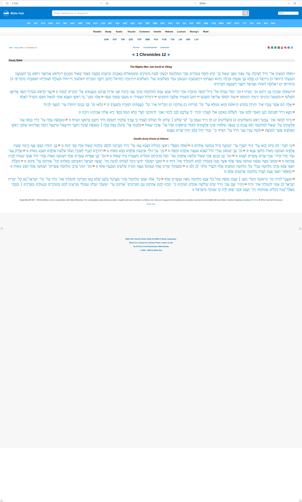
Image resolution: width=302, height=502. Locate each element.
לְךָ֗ (159, 120)
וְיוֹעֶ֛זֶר (242, 84)
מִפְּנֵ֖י (233, 74)
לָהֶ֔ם (248, 112)
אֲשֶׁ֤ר (224, 161)
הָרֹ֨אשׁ (56, 74)
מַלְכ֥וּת (98, 145)
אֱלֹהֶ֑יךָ (121, 120)
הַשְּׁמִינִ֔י (184, 97)
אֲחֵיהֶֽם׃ (151, 184)
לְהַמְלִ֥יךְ (188, 161)
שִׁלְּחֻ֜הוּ (221, 125)
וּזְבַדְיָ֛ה (276, 92)
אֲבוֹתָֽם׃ (290, 161)
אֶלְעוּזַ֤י (78, 79)
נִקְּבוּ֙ (216, 161)
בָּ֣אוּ (90, 179)
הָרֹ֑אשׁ (41, 92)
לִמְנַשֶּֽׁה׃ (270, 130)
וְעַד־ (173, 156)
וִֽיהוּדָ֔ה (71, 104)
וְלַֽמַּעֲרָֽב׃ (116, 104)
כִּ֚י (290, 145)
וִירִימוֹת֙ (68, 79)
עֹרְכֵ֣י (75, 166)
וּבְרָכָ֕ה (227, 79)
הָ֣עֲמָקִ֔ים (138, 104)
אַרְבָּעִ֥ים (240, 171)
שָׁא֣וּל (225, 74)
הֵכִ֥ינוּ (167, 184)
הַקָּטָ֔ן (42, 97)
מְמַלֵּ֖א (215, 104)
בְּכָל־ (256, 166)
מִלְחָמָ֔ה (65, 166)
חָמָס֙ (126, 112)
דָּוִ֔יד (102, 120)
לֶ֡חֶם (64, 184)
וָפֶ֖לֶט (250, 79)
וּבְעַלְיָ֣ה (57, 79)
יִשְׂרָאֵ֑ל (88, 161)
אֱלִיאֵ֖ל (215, 97)
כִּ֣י (237, 125)
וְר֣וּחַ (289, 120)
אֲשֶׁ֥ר (279, 130)
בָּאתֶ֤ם (222, 112)
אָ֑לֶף (231, 161)
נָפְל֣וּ (50, 120)
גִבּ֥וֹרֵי (208, 130)
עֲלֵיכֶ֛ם (184, 112)
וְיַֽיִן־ (253, 189)
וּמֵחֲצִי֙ (274, 161)
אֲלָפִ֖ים (184, 151)
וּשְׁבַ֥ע (42, 151)
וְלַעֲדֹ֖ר (212, 166)
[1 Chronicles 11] (4, 235)
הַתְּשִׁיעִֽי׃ (163, 97)
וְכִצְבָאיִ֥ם (90, 92)
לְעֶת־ (284, 145)
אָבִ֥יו (270, 156)
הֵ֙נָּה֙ (165, 156)
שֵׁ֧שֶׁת (17, 145)
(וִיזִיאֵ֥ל (264, 79)
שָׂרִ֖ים (179, 130)
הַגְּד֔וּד (222, 130)
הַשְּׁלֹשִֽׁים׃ (143, 79)
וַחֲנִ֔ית (131, 166)
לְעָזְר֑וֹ (243, 145)
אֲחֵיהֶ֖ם (47, 161)
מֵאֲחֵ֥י (86, 74)
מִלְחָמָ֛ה (266, 166)
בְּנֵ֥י (269, 92)
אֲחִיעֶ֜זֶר (46, 74)
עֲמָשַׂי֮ (264, 120)
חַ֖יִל (201, 130)
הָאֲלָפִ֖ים (289, 130)
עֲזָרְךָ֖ (130, 120)
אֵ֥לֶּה (98, 97)
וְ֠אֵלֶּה (183, 145)
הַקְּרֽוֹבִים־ (132, 184)
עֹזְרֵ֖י (185, 74)
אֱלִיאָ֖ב (14, 92)
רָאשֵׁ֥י (14, 125)
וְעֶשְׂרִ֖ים (177, 179)
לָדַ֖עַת (114, 161)
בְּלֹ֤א (134, 112)
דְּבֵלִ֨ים (274, 189)
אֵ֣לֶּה (289, 104)
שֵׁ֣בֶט (234, 179)
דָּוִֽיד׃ (172, 161)
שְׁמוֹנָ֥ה (247, 161)
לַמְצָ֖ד (56, 104)
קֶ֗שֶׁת (155, 74)
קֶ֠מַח (282, 189)
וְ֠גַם (25, 179)
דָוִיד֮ (282, 112)
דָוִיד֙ (204, 120)
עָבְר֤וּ (268, 104)
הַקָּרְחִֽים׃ (219, 84)
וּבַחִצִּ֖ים (106, 74)
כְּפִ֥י (74, 145)
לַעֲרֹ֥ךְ (262, 171)
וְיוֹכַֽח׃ (85, 112)
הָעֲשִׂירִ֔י (138, 97)
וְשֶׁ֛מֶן (246, 189)
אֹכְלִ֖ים (193, 184)
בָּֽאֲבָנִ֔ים (117, 74)
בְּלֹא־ (203, 166)
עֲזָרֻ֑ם (243, 125)
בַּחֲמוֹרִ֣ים (54, 184)
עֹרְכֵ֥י (139, 92)
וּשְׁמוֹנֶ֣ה (61, 156)
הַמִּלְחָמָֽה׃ (175, 74)
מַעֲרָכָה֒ (115, 179)
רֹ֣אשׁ (256, 120)
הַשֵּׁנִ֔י (23, 92)
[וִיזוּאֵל (278, 79)
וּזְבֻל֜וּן (94, 184)
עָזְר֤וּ (249, 130)
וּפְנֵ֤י (117, 92)
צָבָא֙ (160, 92)
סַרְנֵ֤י (212, 125)
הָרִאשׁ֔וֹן (233, 104)
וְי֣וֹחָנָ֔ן (108, 79)
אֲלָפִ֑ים (181, 156)
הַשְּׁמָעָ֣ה (20, 74)
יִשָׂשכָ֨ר (103, 184)
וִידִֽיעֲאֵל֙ (65, 125)
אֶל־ (271, 74)
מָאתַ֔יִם (65, 161)
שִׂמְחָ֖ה (212, 189)
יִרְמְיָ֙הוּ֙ (149, 97)
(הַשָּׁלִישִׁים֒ (225, 120)
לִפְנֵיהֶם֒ (273, 112)
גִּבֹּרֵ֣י (183, 92)
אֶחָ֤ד (59, 97)
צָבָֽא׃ (253, 151)
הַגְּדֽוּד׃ (76, 120)
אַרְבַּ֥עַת (141, 151)
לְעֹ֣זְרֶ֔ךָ (143, 120)
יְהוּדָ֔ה (48, 145)
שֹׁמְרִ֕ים (145, 156)
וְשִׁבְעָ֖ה (111, 166)
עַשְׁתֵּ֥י (116, 97)
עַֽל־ (229, 130)
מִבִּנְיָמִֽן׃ (68, 74)
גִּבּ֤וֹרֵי (218, 151)
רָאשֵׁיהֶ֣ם (77, 161)
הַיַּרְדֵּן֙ (253, 104)
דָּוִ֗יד (36, 120)
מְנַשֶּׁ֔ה (257, 161)
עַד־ (63, 104)
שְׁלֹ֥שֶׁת (61, 151)
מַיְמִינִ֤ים (145, 74)
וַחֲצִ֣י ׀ (243, 179)
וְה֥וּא (224, 104)
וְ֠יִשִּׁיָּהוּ (262, 84)
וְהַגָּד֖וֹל (33, 97)
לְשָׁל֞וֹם (232, 112)
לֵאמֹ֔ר (192, 125)
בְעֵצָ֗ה (231, 125)
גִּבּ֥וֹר (173, 79)
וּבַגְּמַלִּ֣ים (41, 184)
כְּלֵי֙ (212, 179)
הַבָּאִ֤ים (280, 74)
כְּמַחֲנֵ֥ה (209, 145)
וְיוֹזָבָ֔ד (44, 125)
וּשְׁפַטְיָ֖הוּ (32, 79)
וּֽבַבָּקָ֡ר (15, 184)
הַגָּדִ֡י (232, 92)
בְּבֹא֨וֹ (29, 120)
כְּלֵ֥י (250, 166)
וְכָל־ (56, 161)
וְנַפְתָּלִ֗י (84, 184)
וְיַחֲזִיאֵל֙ (119, 79)
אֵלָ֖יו (81, 145)
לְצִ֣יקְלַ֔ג (256, 74)
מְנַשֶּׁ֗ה (226, 179)
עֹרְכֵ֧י (276, 166)
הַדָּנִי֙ (82, 166)
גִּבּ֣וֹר (292, 156)
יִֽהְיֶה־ (197, 112)
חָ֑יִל (285, 156)
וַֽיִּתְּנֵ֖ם (95, 120)
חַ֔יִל (36, 156)
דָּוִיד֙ (265, 74)
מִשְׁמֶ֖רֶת (133, 156)
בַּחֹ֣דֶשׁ (244, 104)
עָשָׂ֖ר (238, 161)
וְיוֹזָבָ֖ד (100, 79)
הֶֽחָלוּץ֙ (155, 145)
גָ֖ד (83, 97)
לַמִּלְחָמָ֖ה (261, 125)
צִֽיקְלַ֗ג (121, 125)
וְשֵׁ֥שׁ (122, 151)
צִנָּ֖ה (132, 92)
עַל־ (81, 92)
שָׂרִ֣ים (166, 166)
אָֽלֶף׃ (102, 166)
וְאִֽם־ (161, 112)
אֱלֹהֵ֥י (104, 112)
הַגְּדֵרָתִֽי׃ (91, 79)
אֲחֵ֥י (209, 156)
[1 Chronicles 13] (298, 235)
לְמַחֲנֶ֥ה (227, 145)
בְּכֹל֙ (218, 179)
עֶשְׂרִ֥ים (252, 156)
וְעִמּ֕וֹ (70, 151)
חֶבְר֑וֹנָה (117, 145)
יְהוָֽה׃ (68, 145)
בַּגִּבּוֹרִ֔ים (195, 74)
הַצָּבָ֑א (68, 97)
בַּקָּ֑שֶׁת (96, 74)
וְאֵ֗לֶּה (289, 74)
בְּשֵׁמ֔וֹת (207, 161)
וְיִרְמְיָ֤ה (129, 79)
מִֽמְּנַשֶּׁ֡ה (94, 125)
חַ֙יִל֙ (211, 151)
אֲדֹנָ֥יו (157, 125)
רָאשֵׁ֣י (76, 97)
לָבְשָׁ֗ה (281, 120)
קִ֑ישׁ (212, 74)
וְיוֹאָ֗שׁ (36, 74)
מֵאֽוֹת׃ (114, 151)
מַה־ (106, 161)
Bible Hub (151, 204)
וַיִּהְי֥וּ (187, 130)
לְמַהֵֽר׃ (63, 92)
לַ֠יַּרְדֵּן (278, 179)
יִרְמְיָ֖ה (255, 97)
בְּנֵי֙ (29, 74)
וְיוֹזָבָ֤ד (75, 125)
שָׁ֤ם (233, 184)
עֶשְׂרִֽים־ (53, 166)
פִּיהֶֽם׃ (31, 161)
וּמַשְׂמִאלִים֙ (131, 74)
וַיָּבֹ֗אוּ (99, 104)
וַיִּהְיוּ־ (240, 184)
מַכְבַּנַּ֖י (125, 97)
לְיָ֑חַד (169, 112)
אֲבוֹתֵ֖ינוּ (95, 112)
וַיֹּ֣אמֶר (257, 112)
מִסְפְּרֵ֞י (174, 145)
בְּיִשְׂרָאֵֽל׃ (201, 189)
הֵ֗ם (282, 104)
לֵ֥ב (197, 166)
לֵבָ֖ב (176, 112)
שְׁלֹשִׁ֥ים (122, 166)
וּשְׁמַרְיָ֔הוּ (45, 79)
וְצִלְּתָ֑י (23, 125)
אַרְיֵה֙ (110, 92)
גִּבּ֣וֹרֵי (43, 156)
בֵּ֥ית (124, 156)
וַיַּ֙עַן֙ (264, 112)
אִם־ (241, 112)
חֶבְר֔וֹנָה (82, 179)
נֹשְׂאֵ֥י (40, 145)
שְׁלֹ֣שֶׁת (191, 156)
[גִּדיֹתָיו (192, 104)
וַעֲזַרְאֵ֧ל (251, 84)
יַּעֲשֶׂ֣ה (98, 161)
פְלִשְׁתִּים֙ (202, 125)
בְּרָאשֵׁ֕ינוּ (181, 125)
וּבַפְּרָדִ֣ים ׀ (27, 184)
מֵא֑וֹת (51, 156)
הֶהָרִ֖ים (72, 92)
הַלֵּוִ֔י (150, 151)
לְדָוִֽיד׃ (47, 104)
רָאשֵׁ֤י (165, 145)
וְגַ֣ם (142, 184)
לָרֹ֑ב (224, 189)
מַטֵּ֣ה (265, 161)
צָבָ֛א (270, 171)
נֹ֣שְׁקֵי (162, 74)
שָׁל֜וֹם (166, 120)
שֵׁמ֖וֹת (20, 156)
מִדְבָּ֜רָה (192, 92)
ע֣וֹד (248, 74)
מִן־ (255, 92)
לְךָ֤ (210, 120)
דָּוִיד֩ (209, 92)
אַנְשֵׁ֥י (28, 156)
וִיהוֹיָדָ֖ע (98, 151)
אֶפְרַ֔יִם (89, 156)
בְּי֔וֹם (271, 145)
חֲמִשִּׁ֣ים (230, 166)
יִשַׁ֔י (185, 120)
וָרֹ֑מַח (125, 92)
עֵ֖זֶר (49, 92)
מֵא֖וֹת (269, 151)
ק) (256, 79)
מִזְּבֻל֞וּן (16, 161)
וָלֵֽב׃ (192, 166)
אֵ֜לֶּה (151, 179)
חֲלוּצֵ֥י (261, 151)
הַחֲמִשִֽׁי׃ (245, 97)
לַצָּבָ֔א (146, 145)
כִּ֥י (136, 120)
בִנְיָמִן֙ (80, 104)
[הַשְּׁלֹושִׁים (245, 120)
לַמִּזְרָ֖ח (126, 104)
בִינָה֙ (132, 161)
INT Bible (254, 200)
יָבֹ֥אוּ (264, 145)
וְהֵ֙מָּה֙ (205, 74)
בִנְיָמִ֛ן (216, 156)
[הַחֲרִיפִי (19, 79)
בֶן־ (191, 120)
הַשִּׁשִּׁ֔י (225, 97)
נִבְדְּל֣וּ (223, 92)
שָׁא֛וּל (271, 125)
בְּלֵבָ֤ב (105, 179)
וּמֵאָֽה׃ (175, 151)
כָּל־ (201, 104)
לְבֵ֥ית (11, 156)
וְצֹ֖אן (231, 189)
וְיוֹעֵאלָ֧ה (287, 92)
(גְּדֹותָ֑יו (177, 104)
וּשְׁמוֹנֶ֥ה (279, 151)
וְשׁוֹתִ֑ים (182, 184)
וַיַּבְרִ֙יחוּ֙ (163, 104)
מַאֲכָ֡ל (291, 189)
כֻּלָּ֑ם (194, 130)
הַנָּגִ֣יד (88, 151)
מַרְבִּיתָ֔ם (156, 156)
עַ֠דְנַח (84, 125)
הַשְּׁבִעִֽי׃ (205, 97)
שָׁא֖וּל (78, 74)
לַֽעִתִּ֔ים (123, 161)
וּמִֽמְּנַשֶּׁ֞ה (59, 120)
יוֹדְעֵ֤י (140, 161)
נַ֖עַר (11, 151)
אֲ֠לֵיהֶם (120, 184)
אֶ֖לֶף (70, 156)
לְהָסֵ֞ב (107, 145)
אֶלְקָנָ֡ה (271, 84)
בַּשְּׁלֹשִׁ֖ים (163, 79)
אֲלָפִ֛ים (290, 151)
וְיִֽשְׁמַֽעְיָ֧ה (194, 79)
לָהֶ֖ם (160, 184)
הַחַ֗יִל (175, 92)
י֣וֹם (277, 145)
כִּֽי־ (215, 130)
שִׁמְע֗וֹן (227, 151)
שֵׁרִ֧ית (12, 179)
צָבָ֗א (283, 166)
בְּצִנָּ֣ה (140, 166)
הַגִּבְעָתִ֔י (289, 79)
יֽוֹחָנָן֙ (193, 97)
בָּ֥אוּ (139, 145)
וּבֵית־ (278, 156)
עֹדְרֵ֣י (124, 179)
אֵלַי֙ (214, 112)
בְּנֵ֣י (244, 79)
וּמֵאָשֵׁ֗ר (287, 171)
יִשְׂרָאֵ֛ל (290, 184)
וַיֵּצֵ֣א (289, 112)
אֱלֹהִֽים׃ (199, 145)
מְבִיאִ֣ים (74, 184)
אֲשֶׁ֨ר (276, 104)
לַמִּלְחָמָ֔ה (150, 92)
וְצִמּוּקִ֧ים (262, 189)
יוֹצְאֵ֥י (277, 171)
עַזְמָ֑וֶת (237, 79)
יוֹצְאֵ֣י (291, 166)
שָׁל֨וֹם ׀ (176, 120)
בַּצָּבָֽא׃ (171, 130)
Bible (11, 48)
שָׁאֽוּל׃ (149, 125)
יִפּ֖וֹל (171, 125)
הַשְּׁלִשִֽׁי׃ (290, 97)
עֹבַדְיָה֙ (32, 92)
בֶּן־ (218, 74)
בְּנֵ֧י (223, 156)
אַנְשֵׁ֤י (167, 92)
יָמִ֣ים (213, 184)
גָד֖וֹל (218, 145)
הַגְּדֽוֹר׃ (248, 92)
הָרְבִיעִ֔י (264, 97)
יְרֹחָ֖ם (262, 92)
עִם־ (22, 120)
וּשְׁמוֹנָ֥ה (42, 166)
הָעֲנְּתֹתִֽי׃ (208, 79)
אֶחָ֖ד (276, 184)
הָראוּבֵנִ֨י (262, 179)
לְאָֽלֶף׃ (24, 97)
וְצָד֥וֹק (18, 151)
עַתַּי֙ (233, 97)
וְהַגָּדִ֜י (252, 179)
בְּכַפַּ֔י (119, 112)
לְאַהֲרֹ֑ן (79, 151)
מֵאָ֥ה (186, 179)
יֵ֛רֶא (112, 112)
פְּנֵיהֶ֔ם (102, 92)
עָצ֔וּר (241, 74)
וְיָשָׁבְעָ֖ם (231, 84)
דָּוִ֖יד (250, 145)
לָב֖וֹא (198, 161)
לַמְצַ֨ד (202, 92)
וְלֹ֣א (251, 125)
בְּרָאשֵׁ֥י (85, 120)
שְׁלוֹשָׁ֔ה (203, 184)
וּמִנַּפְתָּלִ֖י (176, 166)
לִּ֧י (191, 112)
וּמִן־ (238, 92)
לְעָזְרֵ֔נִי (206, 112)
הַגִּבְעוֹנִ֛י (182, 79)
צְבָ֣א (205, 179)
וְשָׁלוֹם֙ (152, 120)
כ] (271, 79)
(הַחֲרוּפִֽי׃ (289, 84)
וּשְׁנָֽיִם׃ (243, 156)
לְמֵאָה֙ (51, 97)
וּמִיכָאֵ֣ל (54, 125)
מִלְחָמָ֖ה (241, 166)
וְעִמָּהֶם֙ (149, 166)
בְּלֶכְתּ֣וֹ (137, 125)
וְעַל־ (153, 79)
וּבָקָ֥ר (238, 189)
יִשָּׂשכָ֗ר (149, 161)
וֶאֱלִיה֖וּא (34, 125)
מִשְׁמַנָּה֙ (276, 97)
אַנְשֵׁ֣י (143, 179)
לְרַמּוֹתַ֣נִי (150, 112)
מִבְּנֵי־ (89, 97)
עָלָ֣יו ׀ (104, 125)
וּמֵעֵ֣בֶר (287, 179)
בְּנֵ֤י (87, 104)
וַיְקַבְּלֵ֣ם (111, 120)
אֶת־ (261, 104)
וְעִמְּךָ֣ (197, 120)
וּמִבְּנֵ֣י (158, 161)
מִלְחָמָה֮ (134, 179)
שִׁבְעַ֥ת (194, 151)
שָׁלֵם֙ (97, 179)
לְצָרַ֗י (141, 112)
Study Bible (19, 48)
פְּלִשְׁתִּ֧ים (289, 125)
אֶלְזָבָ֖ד (174, 97)
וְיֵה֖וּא (218, 79)
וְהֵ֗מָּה (257, 130)
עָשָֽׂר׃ (108, 97)
